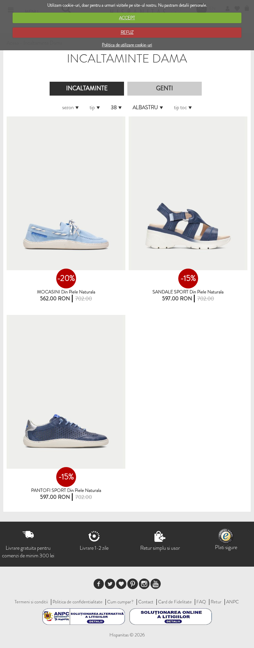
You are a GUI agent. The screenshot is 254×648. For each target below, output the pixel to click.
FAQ (201, 601)
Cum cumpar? (120, 601)
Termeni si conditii (31, 601)
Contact (145, 601)
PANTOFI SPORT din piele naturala (66, 490)
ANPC (232, 601)
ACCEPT (127, 18)
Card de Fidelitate (175, 601)
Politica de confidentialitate (78, 601)
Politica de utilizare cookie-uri (127, 45)
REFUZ (127, 32)
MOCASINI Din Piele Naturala (66, 291)
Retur (216, 601)
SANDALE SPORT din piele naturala (188, 291)
